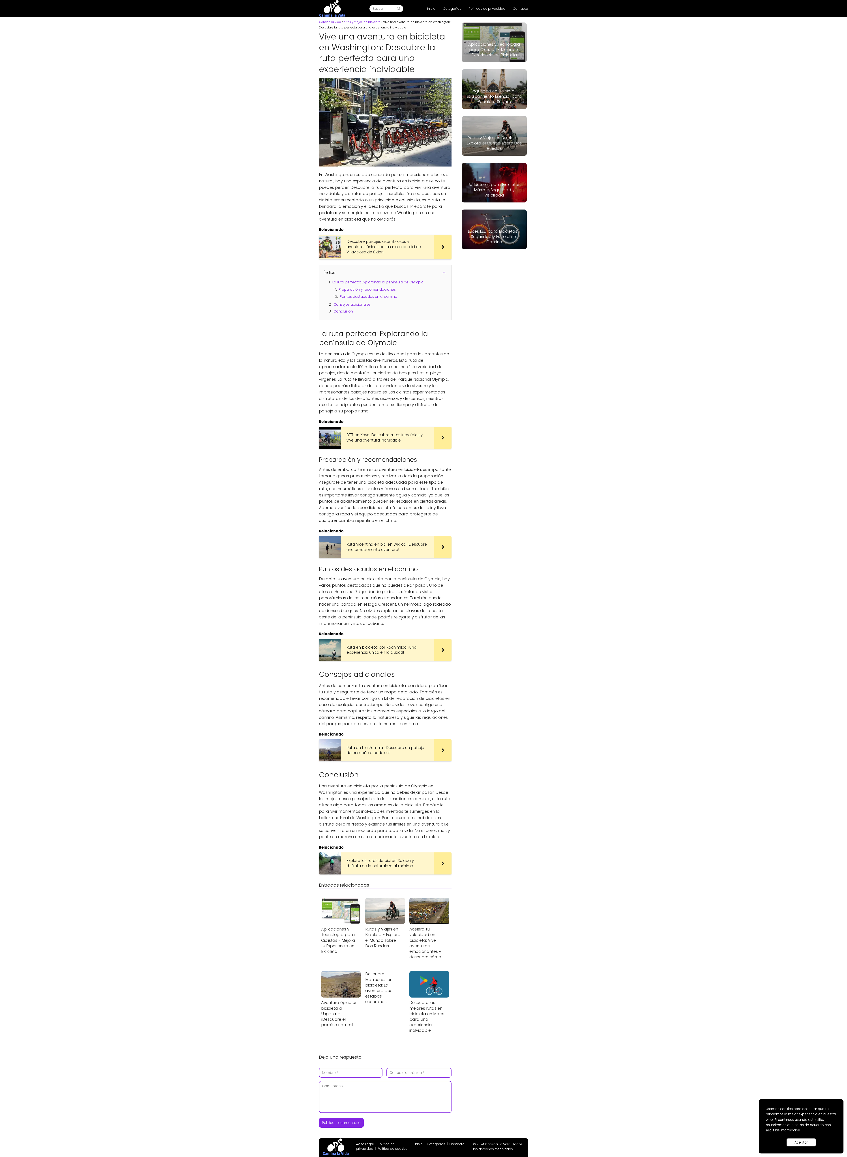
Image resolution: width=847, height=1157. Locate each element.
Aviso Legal (365, 1144)
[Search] (398, 8)
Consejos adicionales (352, 304)
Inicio (431, 8)
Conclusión (343, 311)
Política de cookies (392, 1148)
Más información (786, 1130)
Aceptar (801, 1142)
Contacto (520, 8)
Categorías (452, 8)
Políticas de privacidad (487, 8)
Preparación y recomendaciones (367, 289)
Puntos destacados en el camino (368, 296)
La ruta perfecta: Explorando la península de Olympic (378, 282)
